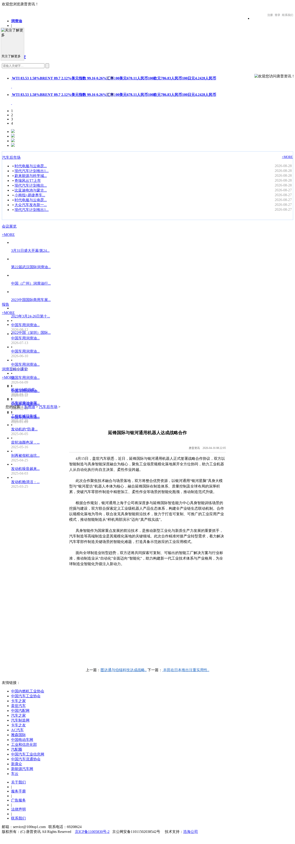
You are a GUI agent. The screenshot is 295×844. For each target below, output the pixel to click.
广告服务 (18, 800)
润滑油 (16, 21)
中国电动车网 (22, 740)
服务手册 (18, 791)
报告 (5, 304)
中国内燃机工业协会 (27, 691)
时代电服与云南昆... (31, 166)
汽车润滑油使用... (25, 403)
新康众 (16, 764)
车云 (14, 774)
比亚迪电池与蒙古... (31, 190)
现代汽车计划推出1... (32, 171)
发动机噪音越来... (25, 469)
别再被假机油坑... (25, 455)
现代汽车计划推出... (31, 185)
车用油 (29, 407)
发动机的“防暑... (24, 429)
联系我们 (18, 818)
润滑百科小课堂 (15, 369)
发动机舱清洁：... (25, 482)
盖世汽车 (18, 706)
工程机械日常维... (25, 416)
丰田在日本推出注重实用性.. (185, 670)
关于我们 (18, 782)
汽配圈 (16, 749)
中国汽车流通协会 (26, 759)
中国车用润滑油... (25, 325)
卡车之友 (18, 725)
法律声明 (18, 809)
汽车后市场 (11, 157)
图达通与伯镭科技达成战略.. (123, 670)
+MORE (287, 157)
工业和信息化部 (24, 744)
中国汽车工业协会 (26, 696)
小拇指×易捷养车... (30, 195)
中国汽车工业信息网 (27, 754)
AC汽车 (17, 730)
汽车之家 (18, 715)
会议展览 (9, 226)
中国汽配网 (20, 711)
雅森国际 (18, 735)
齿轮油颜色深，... (25, 442)
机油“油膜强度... (24, 390)
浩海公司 (190, 832)
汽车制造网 (20, 720)
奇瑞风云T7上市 (28, 181)
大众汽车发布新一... (31, 205)
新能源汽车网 (22, 769)
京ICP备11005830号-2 (92, 832)
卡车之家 (18, 701)
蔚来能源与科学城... (31, 176)
